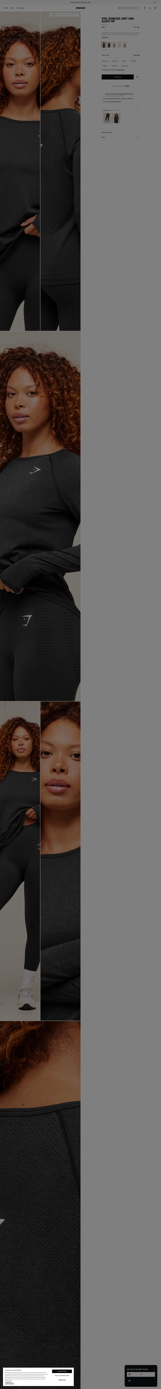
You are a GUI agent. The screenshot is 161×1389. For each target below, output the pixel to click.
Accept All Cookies (62, 1371)
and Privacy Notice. (9, 1383)
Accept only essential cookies (62, 1375)
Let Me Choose (62, 1380)
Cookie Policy (8, 1382)
